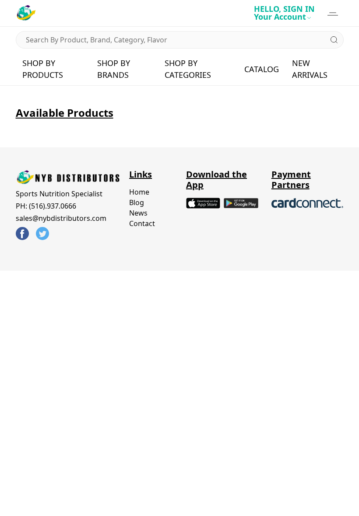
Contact (142, 223)
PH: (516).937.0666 (46, 206)
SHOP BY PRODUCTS (42, 69)
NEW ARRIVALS (309, 69)
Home (139, 192)
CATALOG (261, 69)
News (138, 213)
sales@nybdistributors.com (61, 218)
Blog (136, 202)
